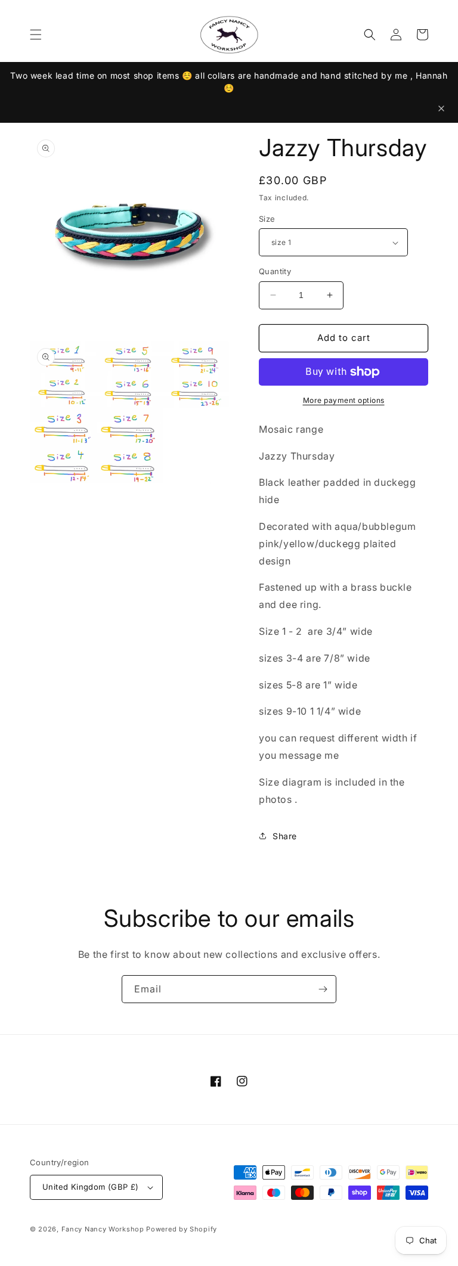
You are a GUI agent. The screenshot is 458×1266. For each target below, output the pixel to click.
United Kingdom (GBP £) (90, 1186)
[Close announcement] (441, 108)
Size (267, 219)
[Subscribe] (323, 989)
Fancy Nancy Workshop (102, 1229)
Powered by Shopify (181, 1229)
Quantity (275, 271)
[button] (36, 34)
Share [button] (285, 836)
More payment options (344, 400)
